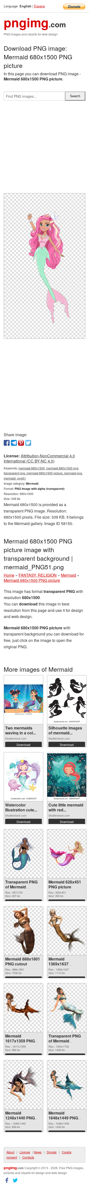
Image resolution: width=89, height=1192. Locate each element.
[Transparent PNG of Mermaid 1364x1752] (66, 1007)
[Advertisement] (44, 149)
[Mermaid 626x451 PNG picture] (66, 854)
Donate (52, 1152)
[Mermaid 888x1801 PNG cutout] (23, 930)
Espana (39, 6)
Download (23, 745)
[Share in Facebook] (7, 443)
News (38, 1152)
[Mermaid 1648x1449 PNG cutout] (66, 1085)
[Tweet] (28, 443)
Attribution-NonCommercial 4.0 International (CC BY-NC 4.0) (39, 458)
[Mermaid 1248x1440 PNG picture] (23, 1085)
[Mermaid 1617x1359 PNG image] (23, 1007)
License (25, 1152)
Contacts (28, 1157)
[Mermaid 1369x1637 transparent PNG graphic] (66, 930)
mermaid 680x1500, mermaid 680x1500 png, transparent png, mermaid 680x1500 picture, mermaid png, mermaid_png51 (43, 473)
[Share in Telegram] (14, 443)
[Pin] (21, 443)
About (10, 1152)
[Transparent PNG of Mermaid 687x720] (23, 854)
